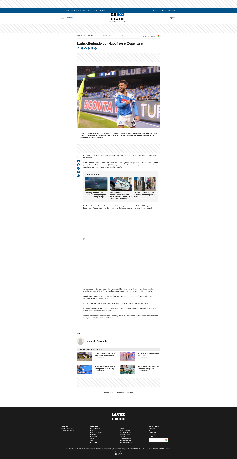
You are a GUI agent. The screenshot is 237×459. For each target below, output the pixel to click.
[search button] (62, 10)
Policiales (93, 10)
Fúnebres (102, 10)
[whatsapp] (82, 48)
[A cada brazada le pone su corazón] (127, 356)
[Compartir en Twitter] (89, 48)
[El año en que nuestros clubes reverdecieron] (84, 356)
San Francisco (76, 10)
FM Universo (171, 10)
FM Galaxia (163, 10)
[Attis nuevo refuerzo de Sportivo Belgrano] (127, 369)
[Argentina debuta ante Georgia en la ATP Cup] (84, 369)
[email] (92, 48)
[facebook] (85, 48)
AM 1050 (155, 10)
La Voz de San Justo (96, 341)
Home (67, 10)
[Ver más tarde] (78, 48)
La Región (85, 10)
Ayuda (126, 450)
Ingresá (172, 18)
